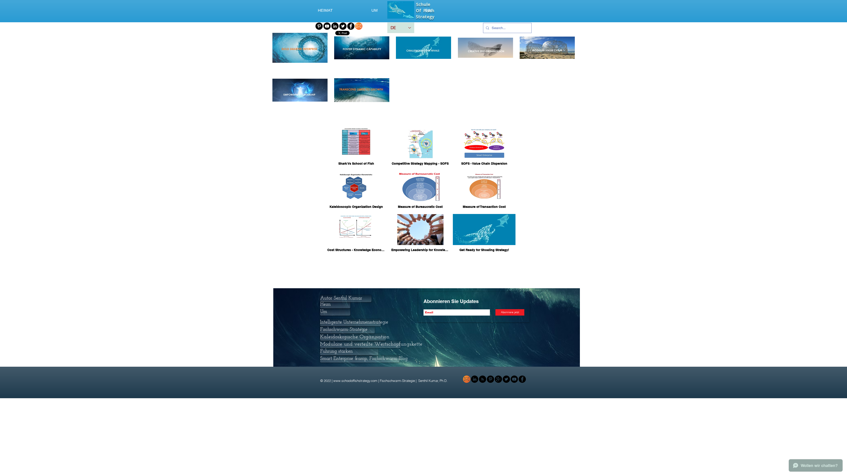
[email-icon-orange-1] (358, 26)
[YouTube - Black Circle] (327, 26)
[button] (350, 322)
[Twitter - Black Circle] (343, 26)
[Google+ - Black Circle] (498, 379)
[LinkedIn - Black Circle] (335, 26)
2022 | (328, 381)
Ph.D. (444, 381)
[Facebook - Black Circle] (350, 26)
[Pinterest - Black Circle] (319, 26)
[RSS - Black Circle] (482, 379)
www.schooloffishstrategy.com (355, 381)
